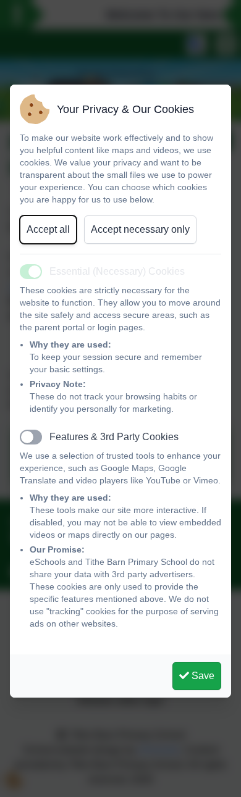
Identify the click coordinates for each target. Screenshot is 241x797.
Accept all (48, 229)
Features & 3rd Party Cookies (114, 437)
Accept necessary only (140, 229)
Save (201, 675)
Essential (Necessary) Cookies (117, 271)
